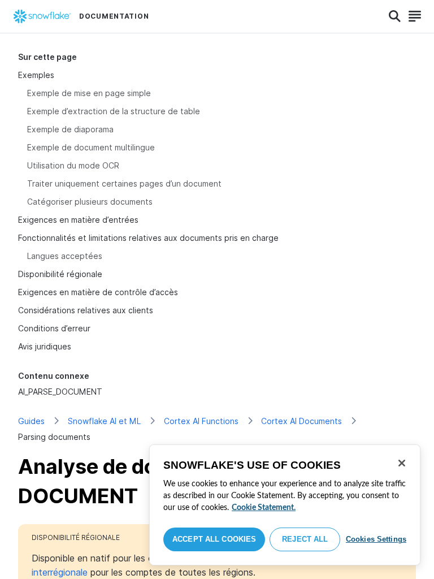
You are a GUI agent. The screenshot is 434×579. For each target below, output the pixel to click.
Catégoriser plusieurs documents (90, 201)
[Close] (401, 463)
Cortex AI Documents (301, 421)
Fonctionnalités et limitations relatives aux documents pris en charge (148, 238)
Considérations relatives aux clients (85, 310)
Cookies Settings (376, 539)
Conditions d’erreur (54, 328)
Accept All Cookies (214, 539)
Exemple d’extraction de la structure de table (113, 111)
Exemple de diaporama (70, 129)
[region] (284, 504)
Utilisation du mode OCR (73, 165)
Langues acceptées (64, 256)
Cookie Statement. (264, 508)
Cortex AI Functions (201, 421)
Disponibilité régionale (60, 274)
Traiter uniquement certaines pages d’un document (124, 183)
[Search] (394, 16)
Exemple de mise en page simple (89, 93)
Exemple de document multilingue (91, 147)
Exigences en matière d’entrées (78, 219)
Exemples (36, 75)
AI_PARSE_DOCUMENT (60, 391)
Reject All (305, 539)
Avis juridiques (44, 346)
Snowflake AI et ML (104, 421)
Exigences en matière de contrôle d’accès (98, 292)
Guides (31, 421)
